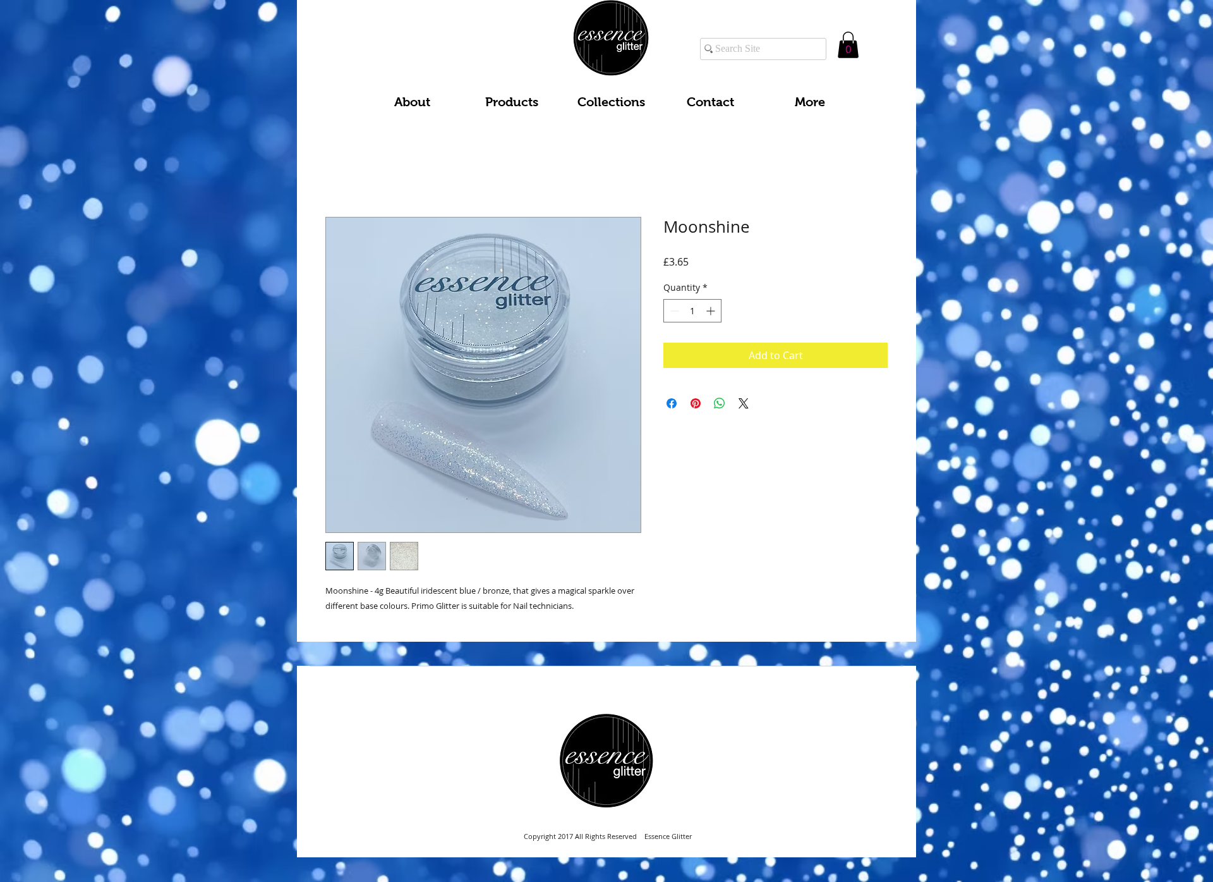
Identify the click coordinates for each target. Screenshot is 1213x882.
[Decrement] (673, 313)
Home (339, 174)
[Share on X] (743, 405)
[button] (848, 45)
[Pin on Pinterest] (695, 405)
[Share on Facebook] (671, 405)
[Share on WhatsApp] (719, 405)
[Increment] (712, 313)
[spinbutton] (692, 313)
